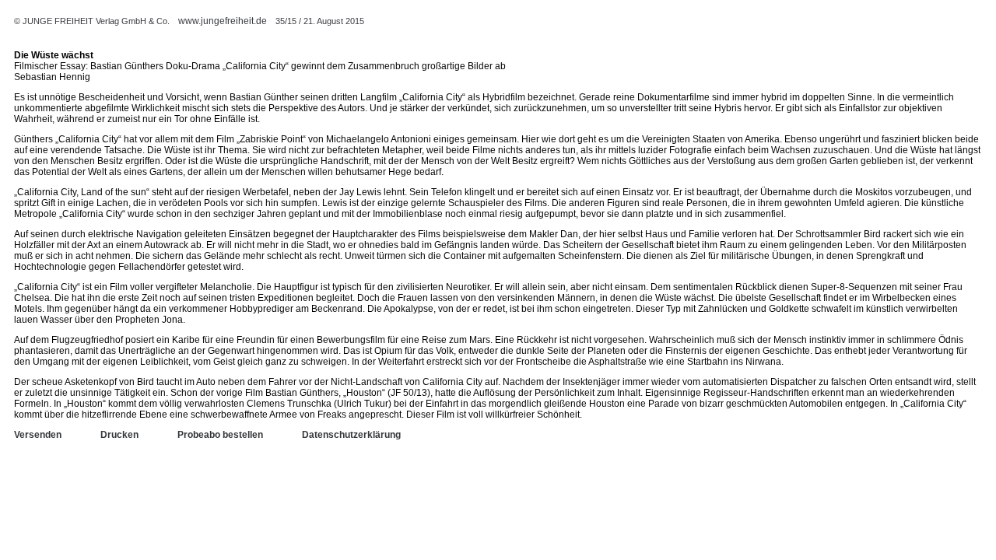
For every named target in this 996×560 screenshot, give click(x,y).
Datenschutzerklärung (351, 434)
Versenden (37, 434)
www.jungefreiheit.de (222, 21)
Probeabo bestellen (220, 434)
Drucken (119, 434)
